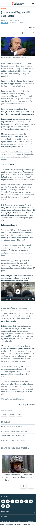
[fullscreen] (33, 299)
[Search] (33, 524)
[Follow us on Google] (17, 501)
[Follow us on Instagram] (12, 501)
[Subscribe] (8, 506)
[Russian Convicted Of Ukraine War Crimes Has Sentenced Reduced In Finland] (18, 464)
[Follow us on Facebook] (26, 501)
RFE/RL (7, 288)
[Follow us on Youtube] (3, 501)
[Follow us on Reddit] (8, 501)
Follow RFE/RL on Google (22, 524)
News (3, 9)
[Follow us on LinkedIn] (31, 501)
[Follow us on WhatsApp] (3, 506)
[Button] (32, 27)
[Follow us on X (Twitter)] (22, 501)
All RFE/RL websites (6, 524)
